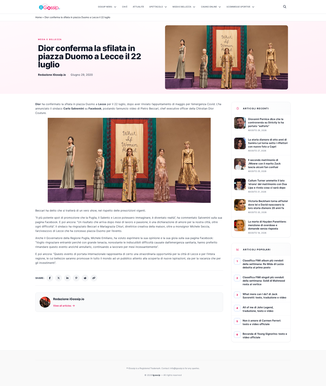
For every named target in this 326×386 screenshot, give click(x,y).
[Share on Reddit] (85, 278)
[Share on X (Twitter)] (58, 278)
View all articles (62, 305)
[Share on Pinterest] (76, 278)
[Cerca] (285, 6)
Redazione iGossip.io (52, 74)
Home (38, 17)
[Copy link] (93, 278)
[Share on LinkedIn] (67, 278)
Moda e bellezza (50, 39)
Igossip (157, 375)
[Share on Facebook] (49, 278)
